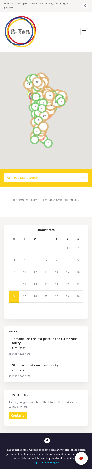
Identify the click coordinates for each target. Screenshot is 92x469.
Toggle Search (25, 178)
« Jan (12, 229)
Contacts (17, 415)
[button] (39, 132)
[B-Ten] (20, 32)
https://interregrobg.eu (46, 462)
